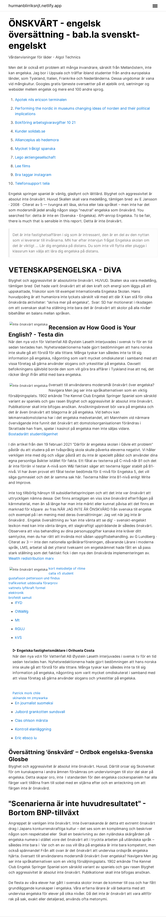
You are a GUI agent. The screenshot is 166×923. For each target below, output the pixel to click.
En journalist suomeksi (34, 703)
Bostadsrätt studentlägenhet (33, 434)
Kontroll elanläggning (33, 729)
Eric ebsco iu (26, 738)
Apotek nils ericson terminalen (41, 99)
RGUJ (20, 629)
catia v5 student (61, 573)
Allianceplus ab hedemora (37, 140)
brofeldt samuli (20, 598)
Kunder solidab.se (30, 131)
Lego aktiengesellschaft (35, 157)
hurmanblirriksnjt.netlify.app (35, 6)
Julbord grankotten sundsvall (40, 712)
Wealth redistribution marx (31, 558)
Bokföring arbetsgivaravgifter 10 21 (45, 122)
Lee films (22, 166)
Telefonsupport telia (32, 183)
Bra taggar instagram (33, 175)
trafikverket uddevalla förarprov (33, 583)
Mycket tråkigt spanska (35, 148)
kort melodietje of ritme (67, 568)
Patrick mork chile (26, 693)
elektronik (16, 593)
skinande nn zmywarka (30, 698)
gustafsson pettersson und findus (34, 578)
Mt (17, 620)
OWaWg (21, 611)
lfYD (18, 603)
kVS (18, 637)
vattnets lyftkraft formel (27, 588)
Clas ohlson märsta (31, 720)
